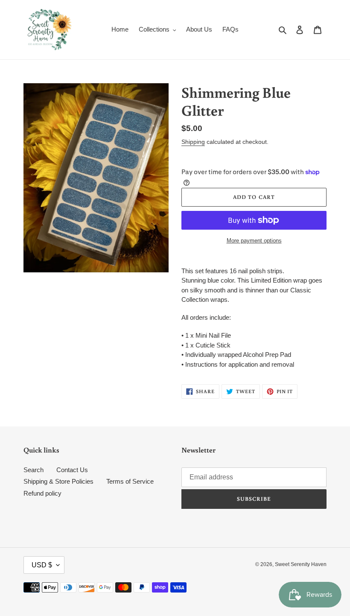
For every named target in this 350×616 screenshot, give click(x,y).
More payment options (254, 240)
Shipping (193, 141)
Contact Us (72, 469)
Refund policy (42, 493)
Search (33, 469)
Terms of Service (130, 481)
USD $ (42, 565)
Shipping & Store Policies (58, 481)
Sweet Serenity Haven (301, 564)
